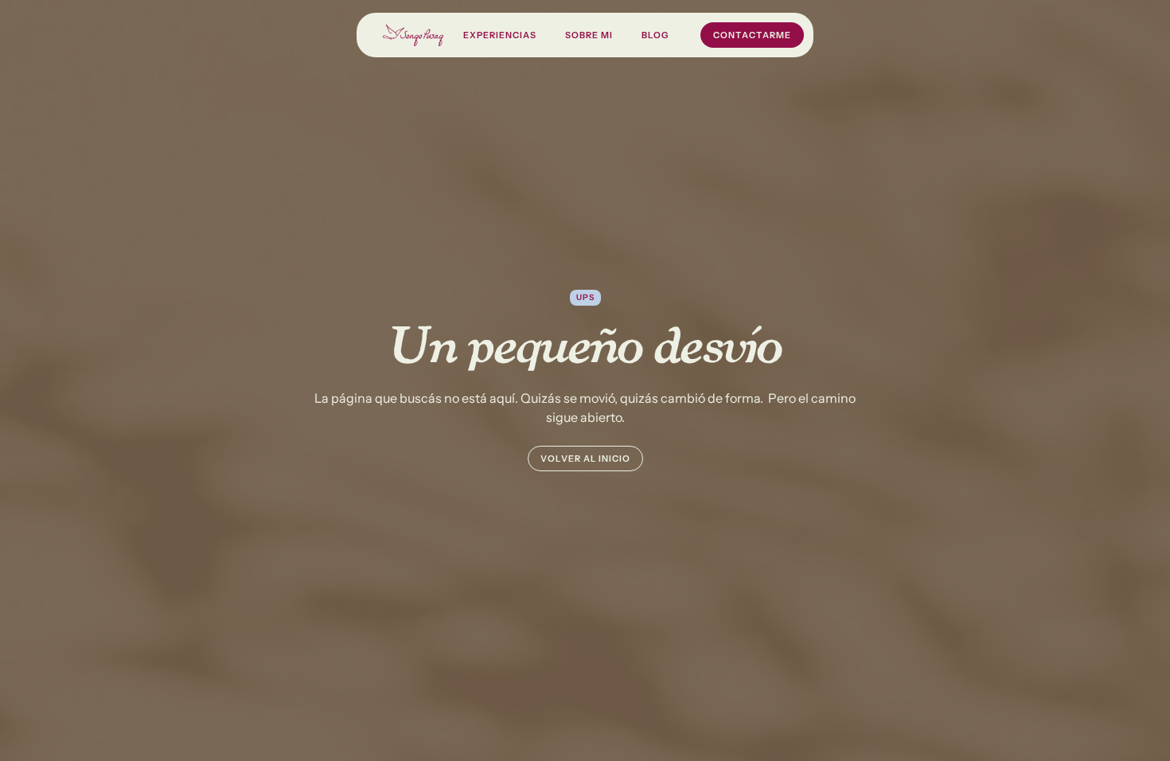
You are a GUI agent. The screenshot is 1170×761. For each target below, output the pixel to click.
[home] (413, 35)
